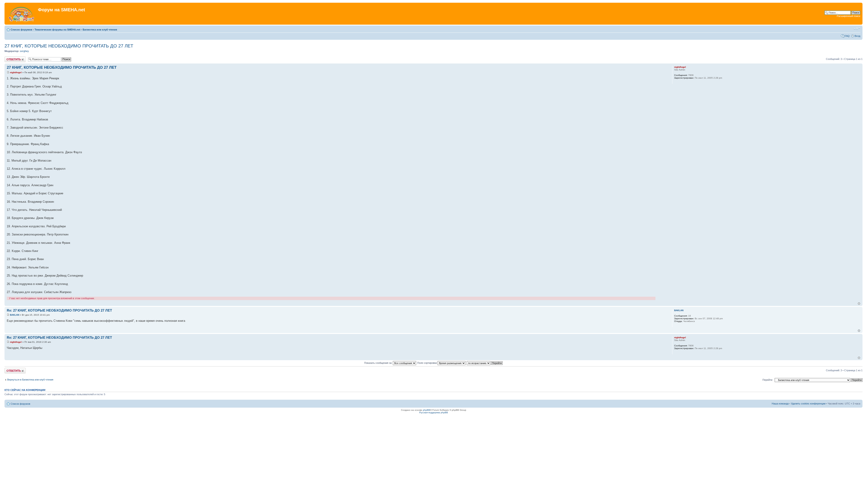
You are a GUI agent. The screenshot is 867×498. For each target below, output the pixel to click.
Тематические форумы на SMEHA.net (57, 29)
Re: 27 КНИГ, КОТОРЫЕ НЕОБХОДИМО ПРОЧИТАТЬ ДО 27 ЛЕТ (59, 310)
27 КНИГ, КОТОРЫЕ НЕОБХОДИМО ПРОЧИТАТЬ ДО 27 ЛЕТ (69, 45)
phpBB (426, 410)
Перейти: (767, 379)
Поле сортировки (427, 363)
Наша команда (780, 403)
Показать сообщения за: (378, 363)
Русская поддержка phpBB (433, 412)
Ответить (10, 57)
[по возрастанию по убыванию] (485, 363)
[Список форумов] (22, 13)
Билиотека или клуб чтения (100, 29)
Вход (857, 36)
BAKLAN (14, 315)
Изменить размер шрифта (857, 29)
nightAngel (16, 72)
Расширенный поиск (848, 16)
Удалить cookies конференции (808, 403)
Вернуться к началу (859, 303)
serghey (24, 51)
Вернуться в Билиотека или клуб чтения (30, 379)
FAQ (847, 36)
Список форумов (21, 29)
